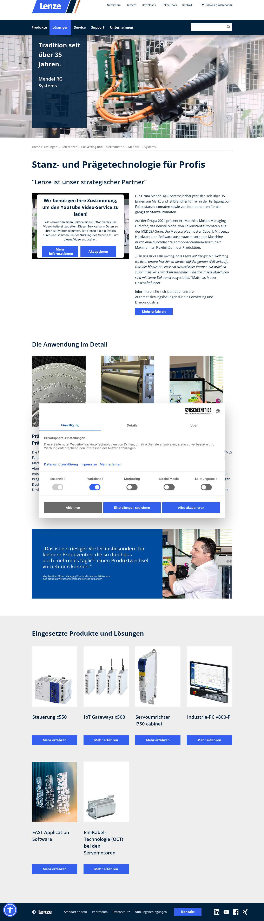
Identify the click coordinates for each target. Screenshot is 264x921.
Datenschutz (121, 912)
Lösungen (60, 27)
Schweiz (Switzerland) (218, 5)
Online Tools (169, 5)
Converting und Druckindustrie (102, 147)
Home (36, 147)
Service (80, 27)
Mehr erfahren (154, 311)
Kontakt (187, 5)
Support (97, 27)
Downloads (149, 5)
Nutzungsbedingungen (151, 912)
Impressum (100, 912)
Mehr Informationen (61, 251)
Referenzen (69, 147)
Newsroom (114, 5)
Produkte (39, 27)
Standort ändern (75, 912)
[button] (10, 910)
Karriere (131, 5)
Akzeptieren (98, 251)
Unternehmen (121, 27)
